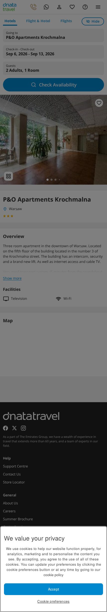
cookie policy (53, 574)
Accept (53, 589)
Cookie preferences (53, 601)
